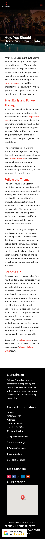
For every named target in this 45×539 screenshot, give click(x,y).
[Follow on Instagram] (9, 476)
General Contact (17, 459)
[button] (14, 533)
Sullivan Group (25, 340)
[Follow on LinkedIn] (23, 476)
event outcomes (17, 158)
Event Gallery (15, 454)
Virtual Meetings (17, 442)
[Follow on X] (18, 476)
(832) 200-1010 (14, 416)
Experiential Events (18, 436)
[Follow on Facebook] (14, 476)
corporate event (12, 83)
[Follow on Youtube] (28, 476)
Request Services (17, 448)
